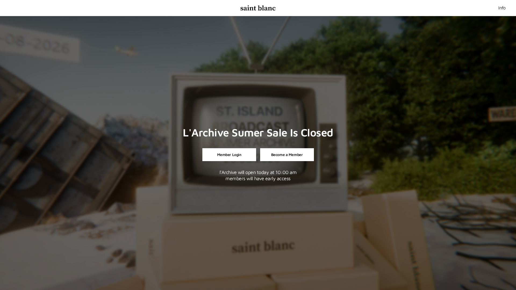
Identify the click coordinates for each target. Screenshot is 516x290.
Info (502, 7)
